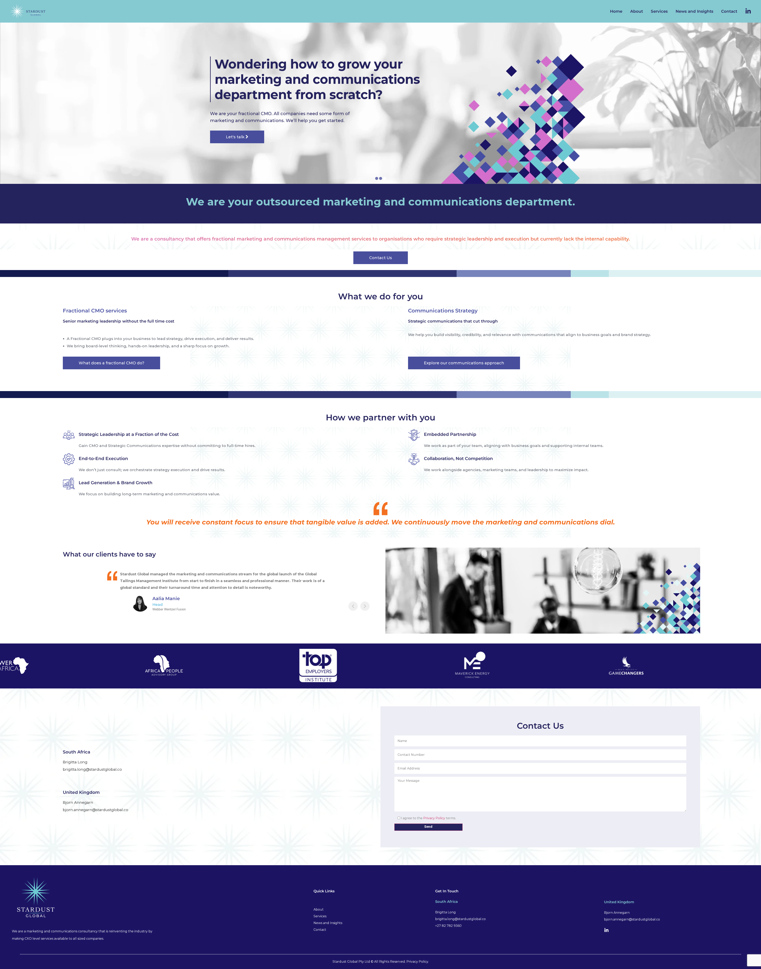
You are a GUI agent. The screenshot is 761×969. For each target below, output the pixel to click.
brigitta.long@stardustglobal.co (92, 769)
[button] (353, 606)
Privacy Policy (434, 818)
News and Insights (694, 11)
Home (616, 11)
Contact (729, 11)
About (636, 11)
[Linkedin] (606, 930)
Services (659, 11)
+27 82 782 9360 (448, 926)
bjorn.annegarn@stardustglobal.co (95, 810)
